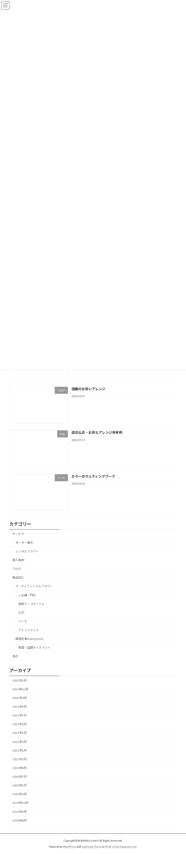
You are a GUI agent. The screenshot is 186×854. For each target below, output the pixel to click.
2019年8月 (19, 820)
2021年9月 (19, 706)
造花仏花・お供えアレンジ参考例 (96, 433)
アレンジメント (28, 630)
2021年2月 (19, 750)
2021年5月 (19, 733)
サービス (18, 534)
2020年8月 (19, 768)
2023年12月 (20, 689)
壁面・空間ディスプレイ (34, 647)
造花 (15, 656)
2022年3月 (19, 698)
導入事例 (18, 560)
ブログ (16, 569)
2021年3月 (19, 742)
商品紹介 (18, 577)
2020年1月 (19, 794)
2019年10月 (20, 803)
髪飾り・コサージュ (31, 604)
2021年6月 (19, 724)
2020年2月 (19, 785)
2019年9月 (19, 812)
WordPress (69, 846)
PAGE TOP (177, 823)
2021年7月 (19, 715)
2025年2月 (19, 680)
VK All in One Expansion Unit (120, 846)
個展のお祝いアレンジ (88, 389)
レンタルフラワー (27, 551)
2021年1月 (19, 759)
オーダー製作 (24, 542)
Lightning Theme (92, 846)
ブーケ (22, 621)
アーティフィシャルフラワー (34, 586)
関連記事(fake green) (29, 639)
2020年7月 (19, 776)
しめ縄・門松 (27, 595)
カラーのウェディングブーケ (93, 476)
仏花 (21, 612)
